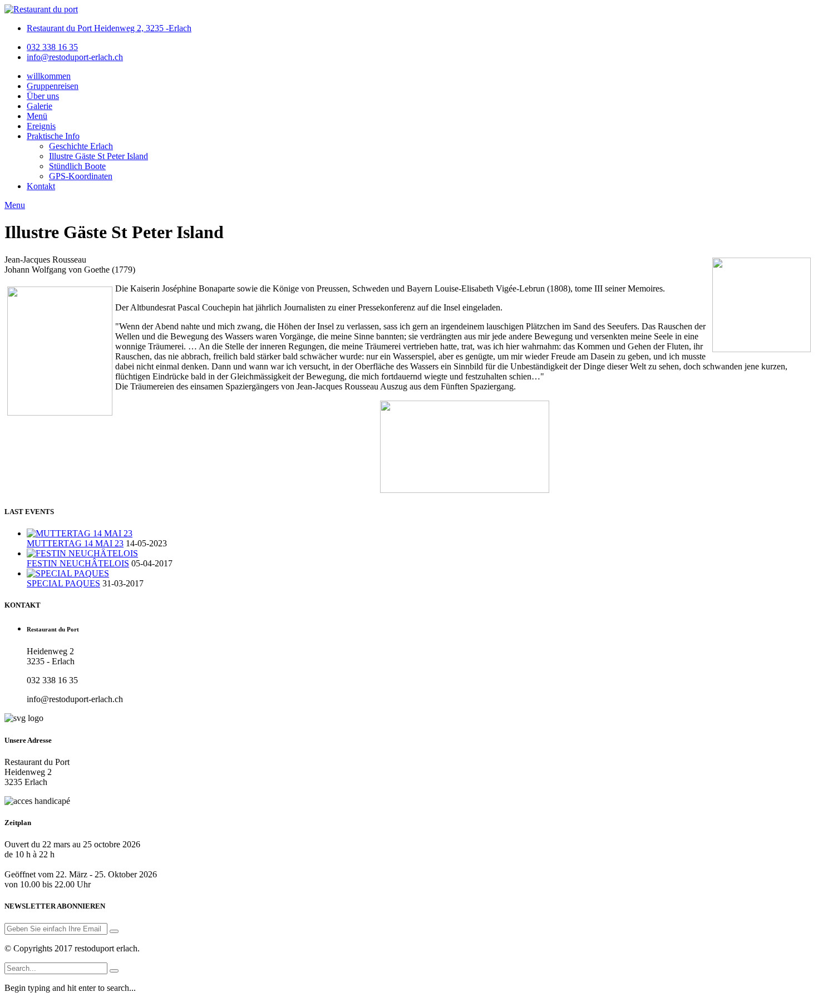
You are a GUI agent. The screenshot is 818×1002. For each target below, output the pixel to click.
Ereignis (41, 126)
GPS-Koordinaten (80, 176)
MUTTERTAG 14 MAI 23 (75, 543)
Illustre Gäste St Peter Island (98, 156)
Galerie (39, 106)
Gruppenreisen (52, 86)
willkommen (49, 76)
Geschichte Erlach (81, 146)
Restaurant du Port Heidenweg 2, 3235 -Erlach (109, 28)
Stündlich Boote (77, 166)
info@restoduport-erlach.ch (75, 57)
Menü (37, 116)
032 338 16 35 (52, 47)
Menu (14, 205)
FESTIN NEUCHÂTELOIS (78, 563)
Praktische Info (53, 136)
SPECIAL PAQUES (63, 583)
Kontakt (41, 186)
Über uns (43, 96)
